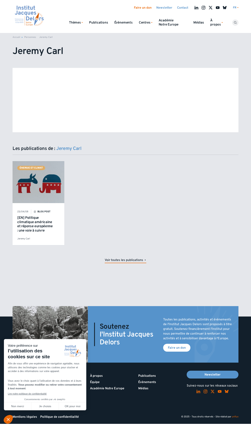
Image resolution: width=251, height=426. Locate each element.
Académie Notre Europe (169, 22)
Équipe (95, 382)
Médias (198, 23)
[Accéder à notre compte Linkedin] (196, 8)
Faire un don (143, 7)
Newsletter (164, 7)
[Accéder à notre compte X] (211, 8)
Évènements (123, 23)
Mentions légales (25, 417)
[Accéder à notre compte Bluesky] (225, 8)
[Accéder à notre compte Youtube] (218, 8)
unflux (235, 416)
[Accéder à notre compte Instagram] (204, 8)
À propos (96, 376)
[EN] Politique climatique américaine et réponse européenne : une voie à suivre (35, 224)
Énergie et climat (31, 168)
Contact (182, 7)
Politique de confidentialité (59, 417)
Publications (98, 23)
